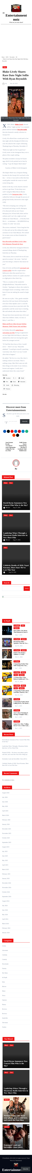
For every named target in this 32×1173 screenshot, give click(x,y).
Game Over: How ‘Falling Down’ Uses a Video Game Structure (21, 725)
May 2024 (5, 914)
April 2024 (5, 919)
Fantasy (4, 968)
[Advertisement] (16, 39)
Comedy (4, 959)
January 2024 (6, 932)
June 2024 (5, 910)
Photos (4, 1004)
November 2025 (6, 833)
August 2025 (5, 847)
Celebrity (4, 955)
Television (5, 1022)
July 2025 (5, 851)
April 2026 (5, 811)
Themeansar (18, 1160)
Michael (8, 507)
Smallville (5, 1018)
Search (6, 583)
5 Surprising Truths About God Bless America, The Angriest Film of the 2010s (21, 692)
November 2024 (6, 887)
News (4, 67)
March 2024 (5, 923)
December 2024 (6, 883)
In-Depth (16, 625)
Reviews (4, 1009)
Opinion (16, 628)
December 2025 (6, 829)
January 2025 (6, 878)
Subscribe (24, 421)
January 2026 (6, 824)
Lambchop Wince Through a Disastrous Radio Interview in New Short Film (15, 535)
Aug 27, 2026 (16, 507)
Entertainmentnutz (16, 1170)
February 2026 (6, 820)
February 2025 (6, 874)
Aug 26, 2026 (12, 572)
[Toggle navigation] (3, 13)
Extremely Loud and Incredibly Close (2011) (14, 759)
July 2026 (5, 797)
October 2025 (6, 838)
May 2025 (5, 860)
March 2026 (5, 815)
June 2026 (5, 802)
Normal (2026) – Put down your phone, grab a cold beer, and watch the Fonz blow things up (15, 1119)
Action (4, 946)
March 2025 (5, 869)
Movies (23, 672)
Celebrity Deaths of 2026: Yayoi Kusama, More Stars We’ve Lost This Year (16, 567)
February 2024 (6, 928)
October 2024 (6, 892)
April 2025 (5, 865)
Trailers (4, 1027)
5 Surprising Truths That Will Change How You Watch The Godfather (21, 665)
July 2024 (5, 905)
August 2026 (5, 792)
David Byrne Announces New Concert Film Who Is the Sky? (15, 504)
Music (5, 483)
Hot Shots (5, 973)
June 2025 (5, 856)
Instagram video (17, 194)
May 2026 (5, 806)
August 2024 (5, 901)
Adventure (5, 950)
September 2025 (6, 842)
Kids (3, 982)
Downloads (5, 964)
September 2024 (6, 896)
